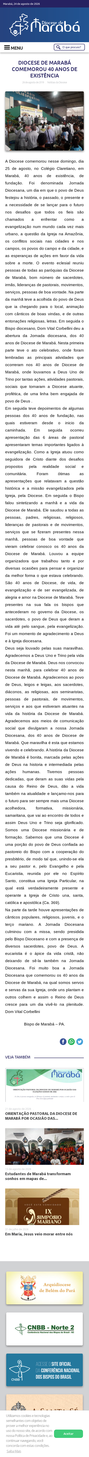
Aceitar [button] (68, 1434)
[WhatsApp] (71, 1042)
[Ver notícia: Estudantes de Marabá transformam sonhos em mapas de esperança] (44, 1146)
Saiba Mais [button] (14, 1451)
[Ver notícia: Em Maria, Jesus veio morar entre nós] (42, 1206)
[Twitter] (80, 1042)
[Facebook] (63, 1042)
